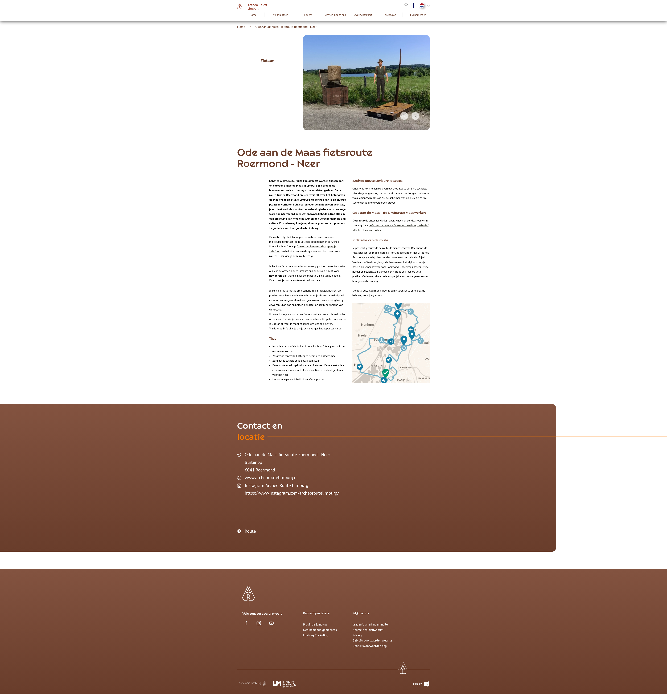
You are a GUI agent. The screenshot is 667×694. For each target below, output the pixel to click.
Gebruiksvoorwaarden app (370, 646)
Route (250, 531)
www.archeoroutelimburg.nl (271, 477)
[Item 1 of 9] (366, 82)
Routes (308, 15)
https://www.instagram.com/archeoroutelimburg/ (292, 493)
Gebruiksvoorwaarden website (372, 640)
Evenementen (418, 15)
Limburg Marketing (315, 635)
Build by (417, 683)
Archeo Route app (335, 15)
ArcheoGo (390, 15)
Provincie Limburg (315, 624)
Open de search (406, 4)
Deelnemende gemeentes (320, 630)
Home (253, 15)
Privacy (357, 635)
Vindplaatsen (280, 15)
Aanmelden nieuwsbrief (368, 630)
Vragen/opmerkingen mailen (371, 624)
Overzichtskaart (363, 15)
